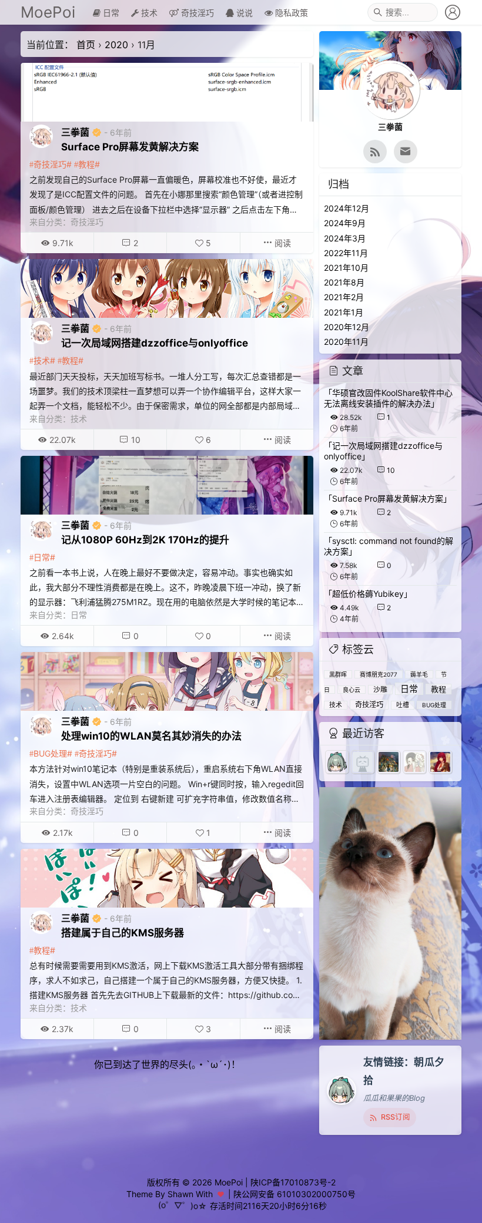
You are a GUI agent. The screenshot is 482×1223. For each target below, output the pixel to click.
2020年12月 (346, 327)
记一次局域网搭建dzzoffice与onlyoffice (154, 343)
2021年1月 (343, 312)
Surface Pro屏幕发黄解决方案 (130, 147)
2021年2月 (344, 297)
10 (135, 440)
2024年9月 (345, 223)
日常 (110, 13)
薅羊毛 (419, 674)
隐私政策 (290, 13)
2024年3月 (345, 238)
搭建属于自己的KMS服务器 (122, 933)
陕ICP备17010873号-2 (293, 1182)
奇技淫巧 (196, 13)
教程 (86, 164)
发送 (449, 1214)
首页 (85, 45)
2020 (116, 45)
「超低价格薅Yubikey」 (368, 594)
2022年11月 (346, 253)
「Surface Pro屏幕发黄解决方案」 (387, 498)
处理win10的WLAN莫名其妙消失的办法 (151, 736)
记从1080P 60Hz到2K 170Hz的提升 (145, 540)
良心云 (351, 689)
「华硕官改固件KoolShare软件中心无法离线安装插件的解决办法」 (388, 398)
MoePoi (48, 12)
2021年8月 (344, 282)
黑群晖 (338, 674)
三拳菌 (75, 132)
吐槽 (402, 705)
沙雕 (380, 690)
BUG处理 (50, 753)
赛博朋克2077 (378, 674)
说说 (243, 13)
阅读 (281, 243)
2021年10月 (346, 268)
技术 (148, 13)
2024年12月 (346, 208)
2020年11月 (346, 342)
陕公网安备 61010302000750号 (294, 1194)
